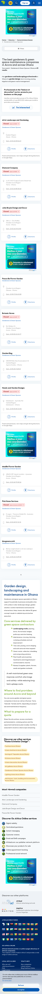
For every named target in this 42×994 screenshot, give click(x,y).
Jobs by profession (8, 966)
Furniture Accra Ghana (12, 746)
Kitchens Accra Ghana (12, 758)
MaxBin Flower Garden (11, 467)
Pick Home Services (10, 501)
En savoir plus (7, 980)
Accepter (21, 990)
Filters (22, 48)
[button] (34, 3)
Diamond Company (10, 168)
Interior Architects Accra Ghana (15, 750)
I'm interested (23, 107)
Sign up (25, 3)
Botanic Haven (8, 313)
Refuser (21, 985)
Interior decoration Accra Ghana (16, 762)
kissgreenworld (8, 541)
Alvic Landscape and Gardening (15, 120)
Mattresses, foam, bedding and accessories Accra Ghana (20, 779)
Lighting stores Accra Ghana (14, 774)
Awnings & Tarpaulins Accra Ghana (17, 754)
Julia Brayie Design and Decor (14, 208)
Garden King (7, 353)
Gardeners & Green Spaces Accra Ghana (19, 770)
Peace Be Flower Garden (12, 279)
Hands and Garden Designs (13, 388)
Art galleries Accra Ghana (13, 766)
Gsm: (13, 141)
